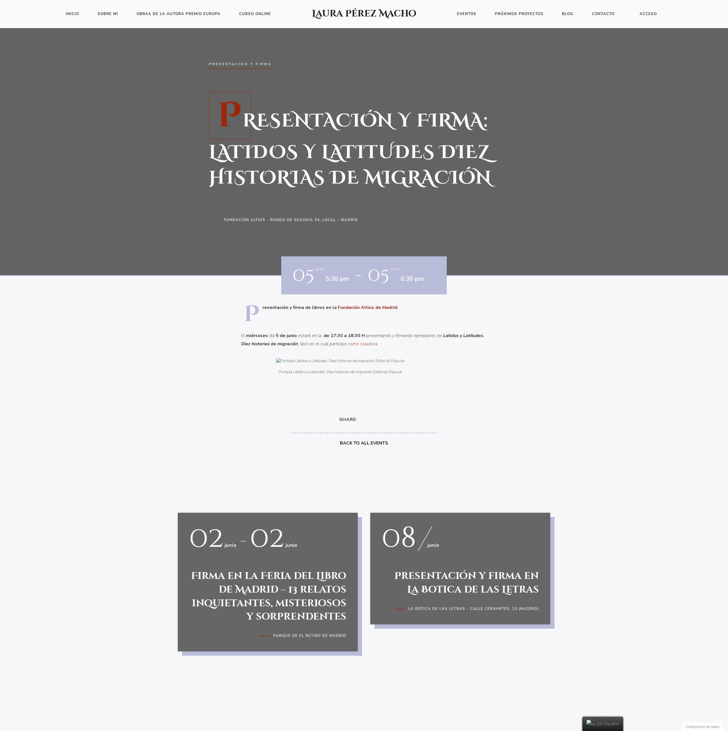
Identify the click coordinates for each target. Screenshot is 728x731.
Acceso (648, 13)
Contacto (603, 13)
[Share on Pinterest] (388, 420)
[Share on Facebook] (367, 420)
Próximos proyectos (519, 13)
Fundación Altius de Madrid (367, 307)
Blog (567, 13)
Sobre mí (108, 13)
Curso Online (255, 13)
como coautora (362, 344)
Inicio (72, 13)
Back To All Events (364, 443)
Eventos (466, 13)
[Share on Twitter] (377, 420)
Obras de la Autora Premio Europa (178, 13)
